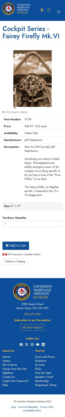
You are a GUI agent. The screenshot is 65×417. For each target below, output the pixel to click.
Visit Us (40, 351)
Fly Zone (40, 365)
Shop (5, 385)
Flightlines (7, 373)
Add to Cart (17, 245)
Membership (42, 381)
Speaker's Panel (44, 377)
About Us (8, 351)
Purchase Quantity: (14, 218)
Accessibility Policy (32, 410)
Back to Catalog (15, 261)
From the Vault (43, 373)
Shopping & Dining (45, 385)
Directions (40, 361)
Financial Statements (28, 407)
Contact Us (8, 377)
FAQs (38, 369)
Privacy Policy (47, 407)
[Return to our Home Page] (16, 8)
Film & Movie (9, 365)
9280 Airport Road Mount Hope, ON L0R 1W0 (32, 306)
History (6, 361)
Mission (6, 357)
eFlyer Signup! (33, 327)
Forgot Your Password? (15, 381)
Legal (13, 407)
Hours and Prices (45, 357)
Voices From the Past (14, 369)
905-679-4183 (32, 314)
